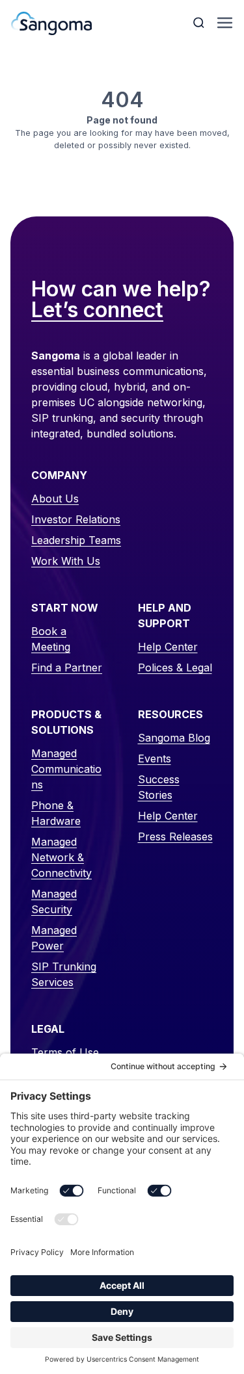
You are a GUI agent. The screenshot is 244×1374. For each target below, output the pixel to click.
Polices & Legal (175, 667)
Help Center (168, 646)
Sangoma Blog (174, 737)
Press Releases (175, 836)
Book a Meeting (50, 639)
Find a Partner (66, 667)
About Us (55, 498)
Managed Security (54, 901)
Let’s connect (97, 311)
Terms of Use (65, 1052)
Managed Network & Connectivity (61, 857)
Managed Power (54, 938)
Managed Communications (66, 769)
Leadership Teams (76, 540)
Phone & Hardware (56, 813)
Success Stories (159, 787)
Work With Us (65, 560)
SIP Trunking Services (63, 974)
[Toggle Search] (200, 23)
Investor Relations (75, 519)
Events (154, 758)
